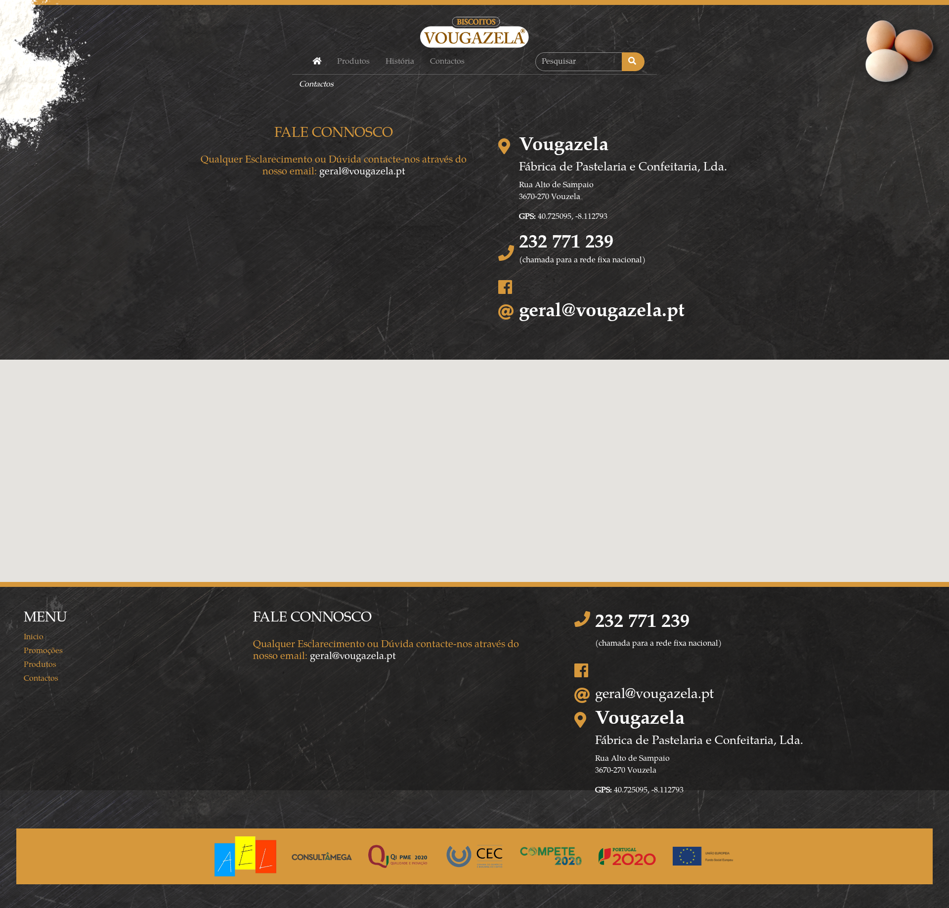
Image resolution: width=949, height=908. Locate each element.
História (400, 62)
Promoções (43, 651)
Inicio (33, 637)
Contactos (447, 62)
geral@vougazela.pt (362, 172)
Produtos (353, 62)
